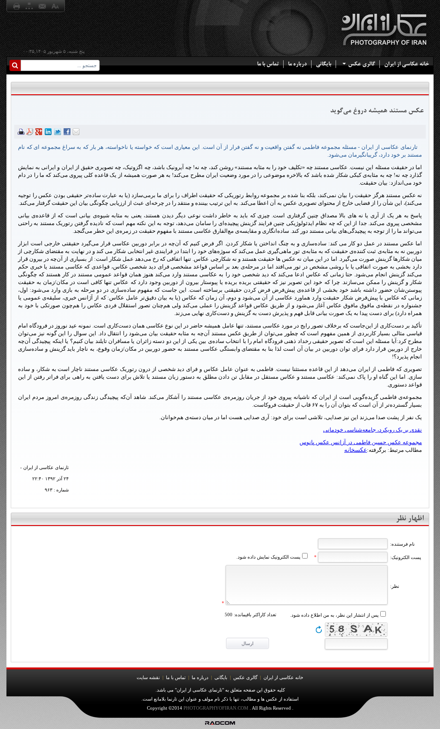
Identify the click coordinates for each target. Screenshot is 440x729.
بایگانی (323, 64)
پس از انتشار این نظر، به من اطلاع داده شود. (334, 615)
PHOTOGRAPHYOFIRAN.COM (215, 707)
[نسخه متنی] (21, 132)
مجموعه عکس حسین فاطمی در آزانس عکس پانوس (360, 442)
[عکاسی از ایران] (384, 48)
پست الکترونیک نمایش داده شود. (268, 556)
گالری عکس (361, 64)
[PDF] (29, 132)
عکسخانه (355, 450)
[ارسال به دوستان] (76, 132)
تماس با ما (268, 64)
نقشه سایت (148, 677)
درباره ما (297, 64)
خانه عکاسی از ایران (406, 64)
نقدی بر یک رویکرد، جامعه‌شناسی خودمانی (372, 429)
